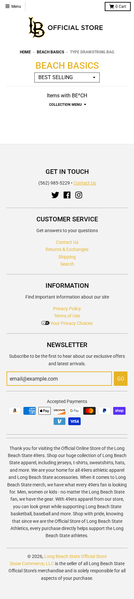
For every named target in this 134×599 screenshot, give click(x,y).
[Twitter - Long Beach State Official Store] (55, 195)
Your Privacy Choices (71, 323)
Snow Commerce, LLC (32, 563)
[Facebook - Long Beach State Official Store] (67, 195)
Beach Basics (50, 52)
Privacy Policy (67, 308)
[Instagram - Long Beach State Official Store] (79, 195)
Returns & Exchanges (67, 249)
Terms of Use (67, 315)
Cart (120, 6)
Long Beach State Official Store (75, 556)
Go (120, 379)
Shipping (67, 256)
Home (25, 52)
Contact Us (85, 183)
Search (67, 264)
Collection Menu (65, 105)
